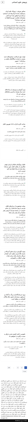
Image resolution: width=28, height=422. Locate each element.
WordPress (17, 420)
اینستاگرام (18, 388)
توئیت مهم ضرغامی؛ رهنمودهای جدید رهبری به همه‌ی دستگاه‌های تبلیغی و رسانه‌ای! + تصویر (14, 59)
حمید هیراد (9, 412)
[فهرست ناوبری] (2, 2)
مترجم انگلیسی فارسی (7, 396)
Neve (26, 420)
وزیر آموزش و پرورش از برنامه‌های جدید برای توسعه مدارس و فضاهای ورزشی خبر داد (15, 92)
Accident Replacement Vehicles (9, 416)
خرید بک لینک (23, 381)
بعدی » (24, 371)
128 (9, 367)
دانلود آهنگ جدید (17, 396)
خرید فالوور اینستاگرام (6, 381)
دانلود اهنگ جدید (15, 383)
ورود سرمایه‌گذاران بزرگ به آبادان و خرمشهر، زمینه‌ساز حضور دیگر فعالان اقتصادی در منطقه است (14, 297)
